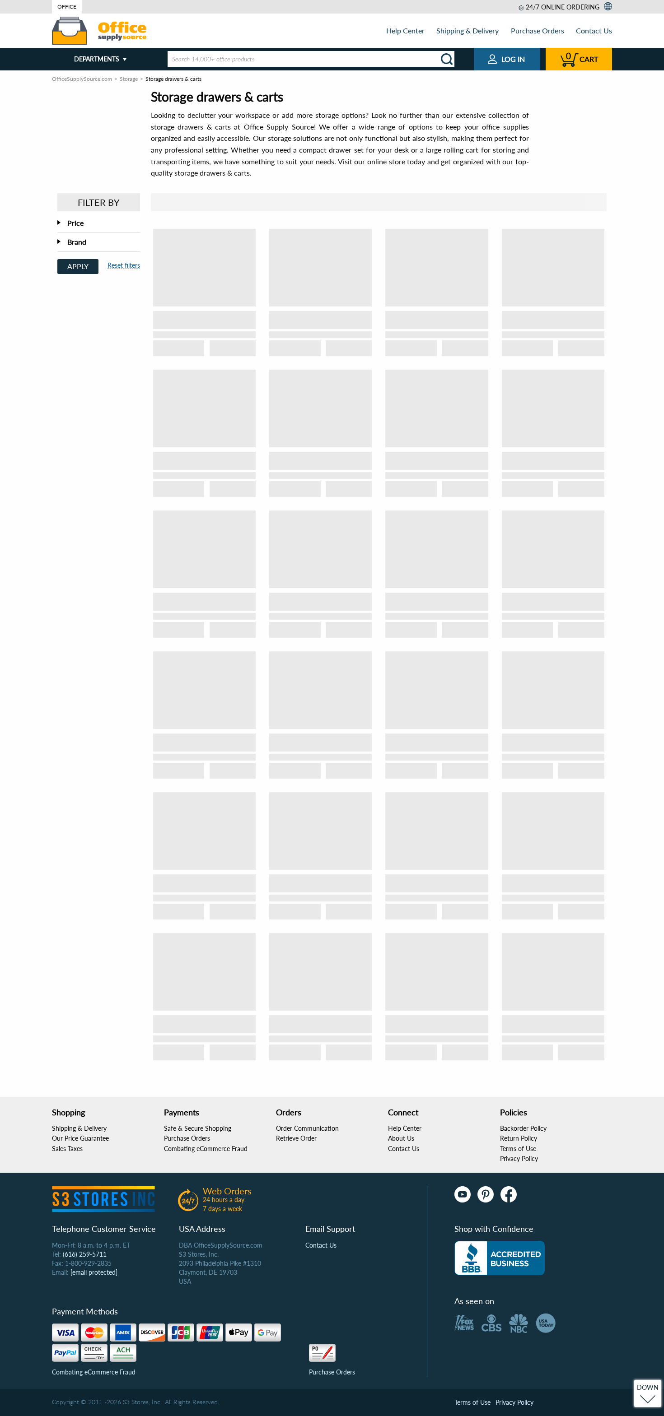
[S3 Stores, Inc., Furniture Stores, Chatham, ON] (499, 1258)
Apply (78, 266)
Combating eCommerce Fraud (206, 1148)
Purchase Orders (537, 30)
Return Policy (518, 1138)
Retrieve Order (296, 1138)
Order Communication (307, 1128)
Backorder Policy (523, 1128)
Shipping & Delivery (467, 30)
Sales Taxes (67, 1148)
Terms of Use (518, 1148)
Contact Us (594, 30)
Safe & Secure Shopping (197, 1128)
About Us (401, 1138)
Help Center (405, 30)
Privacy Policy (519, 1158)
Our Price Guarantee (80, 1138)
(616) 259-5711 (85, 1254)
